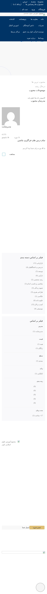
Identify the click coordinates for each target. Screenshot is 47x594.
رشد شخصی (37, 280)
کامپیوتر (42, 98)
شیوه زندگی (37, 288)
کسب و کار (37, 304)
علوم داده (38, 300)
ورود (33, 9)
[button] (23, 502)
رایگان (39, 348)
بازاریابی (38, 263)
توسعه (39, 271)
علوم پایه (31, 98)
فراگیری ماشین (39, 171)
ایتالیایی (39, 374)
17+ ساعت (38, 415)
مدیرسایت (38, 331)
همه (40, 344)
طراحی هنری (37, 292)
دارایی (39, 276)
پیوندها (40, 502)
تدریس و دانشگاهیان (34, 267)
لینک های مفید (37, 509)
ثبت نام (25, 9)
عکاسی (39, 296)
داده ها (37, 98)
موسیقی (38, 309)
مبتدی (39, 361)
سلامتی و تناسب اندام (34, 284)
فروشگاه (41, 9)
